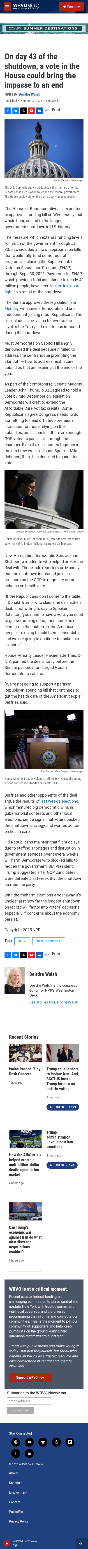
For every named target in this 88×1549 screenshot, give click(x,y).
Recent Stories (24, 1037)
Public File (16, 1512)
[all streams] (82, 1543)
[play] (7, 1543)
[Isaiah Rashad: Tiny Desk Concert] (25, 1053)
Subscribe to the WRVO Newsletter (36, 1393)
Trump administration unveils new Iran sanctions (59, 1139)
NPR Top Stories (48, 941)
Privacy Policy (18, 1521)
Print (56, 109)
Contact (14, 1502)
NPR (22, 941)
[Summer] (44, 28)
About (13, 1473)
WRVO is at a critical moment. (38, 1289)
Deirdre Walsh (29, 94)
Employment (18, 1492)
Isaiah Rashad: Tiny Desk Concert (24, 1071)
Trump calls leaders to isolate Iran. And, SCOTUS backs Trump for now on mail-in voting (62, 1079)
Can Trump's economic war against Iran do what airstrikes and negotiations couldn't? (25, 1239)
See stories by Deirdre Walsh (53, 1002)
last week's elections (59, 801)
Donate (73, 7)
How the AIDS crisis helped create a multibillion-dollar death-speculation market (25, 1164)
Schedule (15, 1483)
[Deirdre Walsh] (15, 980)
